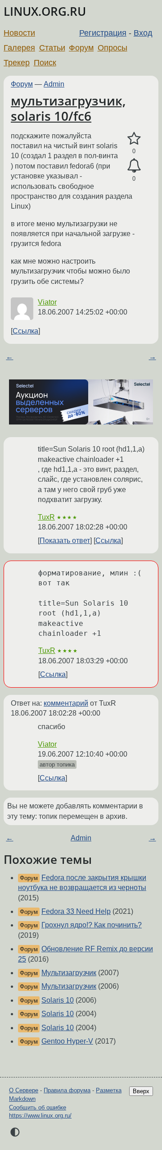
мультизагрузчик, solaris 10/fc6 (68, 108)
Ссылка (25, 331)
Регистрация (102, 32)
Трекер (17, 62)
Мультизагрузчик (68, 973)
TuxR (46, 517)
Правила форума (67, 1090)
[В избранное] (134, 139)
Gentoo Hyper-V (67, 1041)
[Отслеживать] (134, 166)
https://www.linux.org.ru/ (40, 1115)
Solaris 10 (57, 1000)
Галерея (19, 47)
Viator (47, 302)
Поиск (45, 62)
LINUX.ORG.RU (45, 11)
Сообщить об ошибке (37, 1107)
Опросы (112, 47)
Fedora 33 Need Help (76, 911)
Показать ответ (65, 540)
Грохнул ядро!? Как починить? (91, 925)
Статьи (52, 47)
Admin (54, 84)
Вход (143, 32)
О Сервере (23, 1090)
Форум (81, 47)
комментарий (66, 703)
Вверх (141, 1091)
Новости (19, 32)
